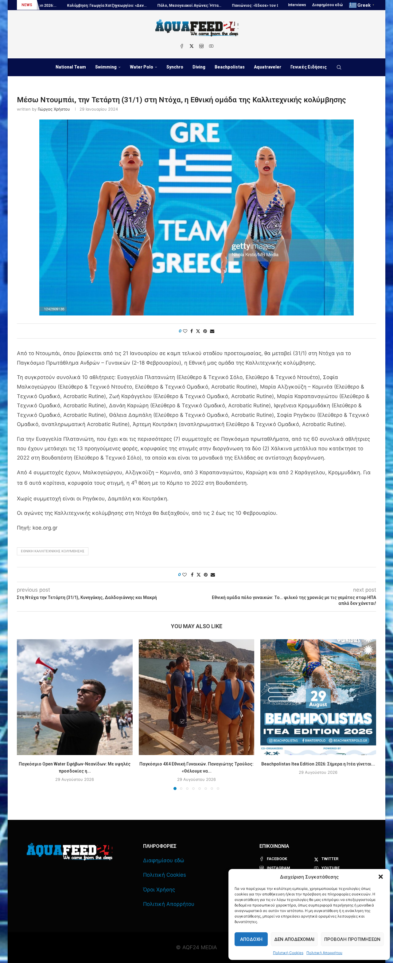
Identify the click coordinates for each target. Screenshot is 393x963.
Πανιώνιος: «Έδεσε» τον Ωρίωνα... (217, 5)
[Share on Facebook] (191, 331)
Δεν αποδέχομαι (294, 939)
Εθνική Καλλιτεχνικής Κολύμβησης (52, 551)
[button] (381, 877)
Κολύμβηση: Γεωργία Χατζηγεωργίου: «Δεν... (61, 5)
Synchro (174, 67)
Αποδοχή (251, 939)
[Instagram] (201, 46)
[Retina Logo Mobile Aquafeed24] (69, 851)
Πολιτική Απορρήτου (324, 952)
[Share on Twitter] (198, 331)
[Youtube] (211, 46)
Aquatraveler (267, 67)
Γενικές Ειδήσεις (308, 67)
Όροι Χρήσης (159, 890)
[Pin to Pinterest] (205, 331)
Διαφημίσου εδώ (327, 5)
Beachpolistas (230, 67)
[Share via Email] (212, 331)
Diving (199, 67)
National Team (71, 67)
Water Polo (141, 67)
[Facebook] (182, 46)
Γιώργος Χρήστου (54, 109)
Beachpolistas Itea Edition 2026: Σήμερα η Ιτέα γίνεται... (318, 763)
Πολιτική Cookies (288, 952)
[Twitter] (191, 46)
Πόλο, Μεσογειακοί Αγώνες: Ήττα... (144, 5)
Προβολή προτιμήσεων (352, 939)
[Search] (339, 67)
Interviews (297, 5)
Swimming (106, 67)
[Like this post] (185, 331)
